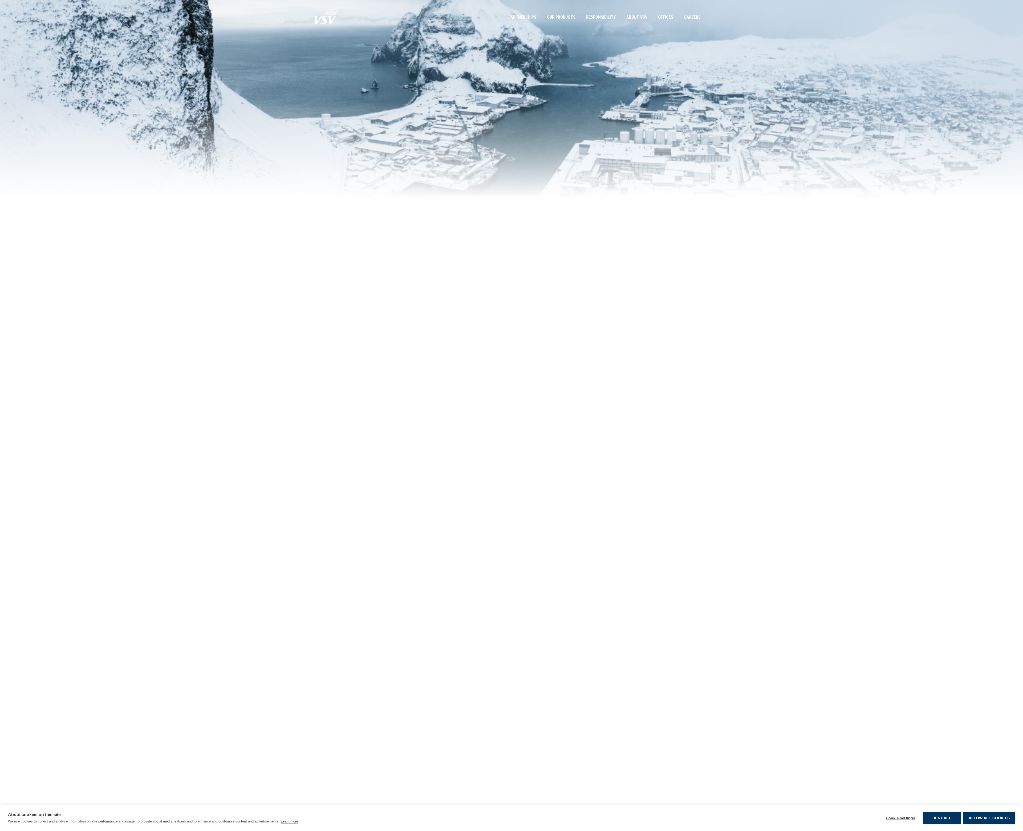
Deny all (941, 818)
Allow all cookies (989, 818)
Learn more (289, 821)
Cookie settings (900, 818)
